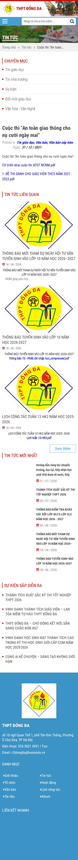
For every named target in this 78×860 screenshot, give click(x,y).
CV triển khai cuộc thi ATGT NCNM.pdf (28, 165)
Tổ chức (10, 783)
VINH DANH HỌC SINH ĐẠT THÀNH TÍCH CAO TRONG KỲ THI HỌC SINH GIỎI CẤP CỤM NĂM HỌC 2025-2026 (39, 642)
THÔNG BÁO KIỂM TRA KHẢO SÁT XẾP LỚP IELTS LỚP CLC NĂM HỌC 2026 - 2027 (54, 514)
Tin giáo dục (14, 69)
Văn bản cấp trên (61, 142)
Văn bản (41, 142)
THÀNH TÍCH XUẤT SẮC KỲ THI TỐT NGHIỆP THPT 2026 (55, 492)
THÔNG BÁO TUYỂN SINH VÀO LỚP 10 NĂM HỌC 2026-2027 (35, 340)
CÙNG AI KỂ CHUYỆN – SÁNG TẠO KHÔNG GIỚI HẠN (40, 659)
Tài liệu (10, 796)
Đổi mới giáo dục (18, 99)
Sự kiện (10, 89)
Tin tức (26, 47)
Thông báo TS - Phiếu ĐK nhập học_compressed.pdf (39, 358)
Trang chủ (9, 47)
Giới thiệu (11, 776)
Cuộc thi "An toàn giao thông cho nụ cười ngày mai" (49, 47)
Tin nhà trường (16, 79)
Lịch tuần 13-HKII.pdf (39, 438)
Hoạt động (48, 783)
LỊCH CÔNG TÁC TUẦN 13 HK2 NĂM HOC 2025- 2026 (38, 419)
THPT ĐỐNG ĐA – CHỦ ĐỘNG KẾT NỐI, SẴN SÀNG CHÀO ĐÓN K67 (37, 625)
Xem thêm (63, 448)
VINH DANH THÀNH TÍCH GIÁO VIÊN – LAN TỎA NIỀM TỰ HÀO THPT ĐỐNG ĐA (37, 611)
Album (45, 796)
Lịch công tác (50, 789)
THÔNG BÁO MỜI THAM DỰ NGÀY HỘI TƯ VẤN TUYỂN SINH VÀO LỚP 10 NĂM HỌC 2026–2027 (38, 256)
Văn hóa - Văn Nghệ (20, 108)
